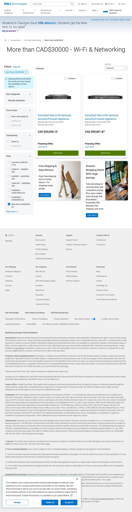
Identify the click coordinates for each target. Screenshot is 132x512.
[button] (83, 4)
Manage (17, 502)
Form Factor (11, 110)
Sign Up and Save (9, 31)
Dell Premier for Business (115, 11)
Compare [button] (71, 78)
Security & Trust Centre (105, 295)
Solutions (9, 281)
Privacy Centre (102, 290)
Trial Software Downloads (106, 299)
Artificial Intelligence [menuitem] (8, 11)
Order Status (41, 245)
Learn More (44, 195)
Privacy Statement (61, 319)
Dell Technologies (12, 313)
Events (99, 281)
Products (9, 276)
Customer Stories (42, 304)
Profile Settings (42, 249)
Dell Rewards (101, 276)
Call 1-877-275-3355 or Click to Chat (110, 20)
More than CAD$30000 (15, 72)
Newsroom (40, 290)
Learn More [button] (42, 147)
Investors (39, 285)
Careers (39, 276)
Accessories (15, 40)
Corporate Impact (43, 299)
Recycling (39, 295)
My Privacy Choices (82, 319)
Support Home (72, 240)
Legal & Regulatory (12, 324)
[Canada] (5, 40)
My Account (40, 240)
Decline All (50, 502)
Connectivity (11, 135)
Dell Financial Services (59, 313)
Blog (98, 271)
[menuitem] (29, 12)
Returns (69, 249)
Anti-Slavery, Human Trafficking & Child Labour (60, 324)
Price (8, 156)
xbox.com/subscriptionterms (102, 499)
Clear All (16, 67)
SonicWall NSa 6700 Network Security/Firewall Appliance (54, 117)
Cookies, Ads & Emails (110, 319)
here (66, 366)
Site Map (8, 241)
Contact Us (100, 245)
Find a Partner (71, 271)
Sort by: (108, 64)
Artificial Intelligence (13, 271)
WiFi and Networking (32, 40)
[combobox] (52, 4)
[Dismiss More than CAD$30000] (27, 72)
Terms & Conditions (40, 319)
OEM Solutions (72, 276)
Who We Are (40, 271)
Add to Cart (58, 153)
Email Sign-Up (101, 285)
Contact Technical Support (76, 245)
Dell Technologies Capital (45, 281)
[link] (97, 4)
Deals (7, 290)
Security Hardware (16, 100)
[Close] (77, 479)
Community (101, 240)
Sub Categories (13, 94)
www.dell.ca (19, 348)
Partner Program (73, 281)
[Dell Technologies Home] (15, 4)
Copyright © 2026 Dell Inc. (15, 319)
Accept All (69, 502)
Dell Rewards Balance (44, 259)
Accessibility (31, 324)
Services (8, 285)
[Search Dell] (72, 4)
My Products (41, 254)
